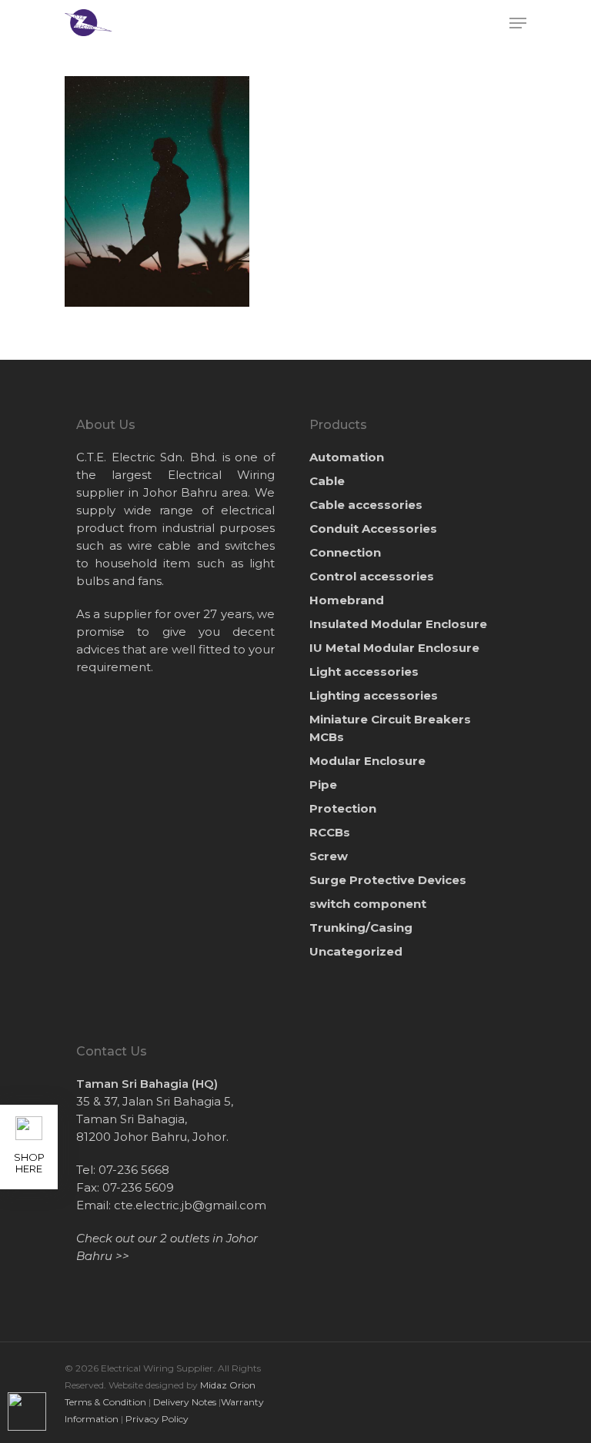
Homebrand (346, 600)
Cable (327, 481)
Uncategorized (355, 951)
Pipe (323, 784)
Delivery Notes (184, 1402)
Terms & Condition (105, 1402)
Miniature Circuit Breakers (390, 728)
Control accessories (371, 576)
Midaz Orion (227, 1385)
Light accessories (364, 671)
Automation (346, 457)
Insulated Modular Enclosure (398, 624)
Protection (342, 808)
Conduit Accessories (373, 528)
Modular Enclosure (367, 760)
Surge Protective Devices (387, 880)
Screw (328, 856)
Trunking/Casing (360, 927)
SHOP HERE (29, 1163)
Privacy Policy (157, 1419)
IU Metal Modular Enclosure (394, 647)
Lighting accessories (373, 695)
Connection (345, 552)
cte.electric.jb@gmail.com (190, 1205)
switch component (367, 903)
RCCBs (329, 832)
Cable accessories (365, 504)
